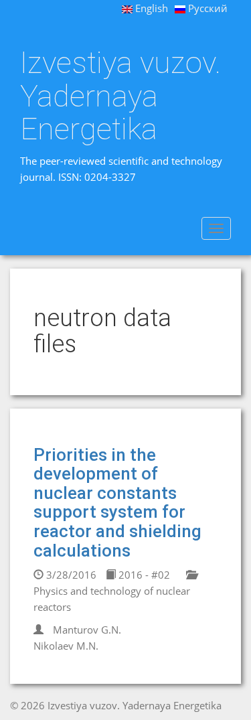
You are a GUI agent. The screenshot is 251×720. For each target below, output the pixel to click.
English (150, 8)
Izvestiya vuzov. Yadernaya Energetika (120, 96)
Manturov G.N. (87, 629)
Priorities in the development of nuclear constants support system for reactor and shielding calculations (117, 503)
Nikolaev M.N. (65, 645)
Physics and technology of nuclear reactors (111, 599)
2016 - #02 (143, 574)
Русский (206, 8)
